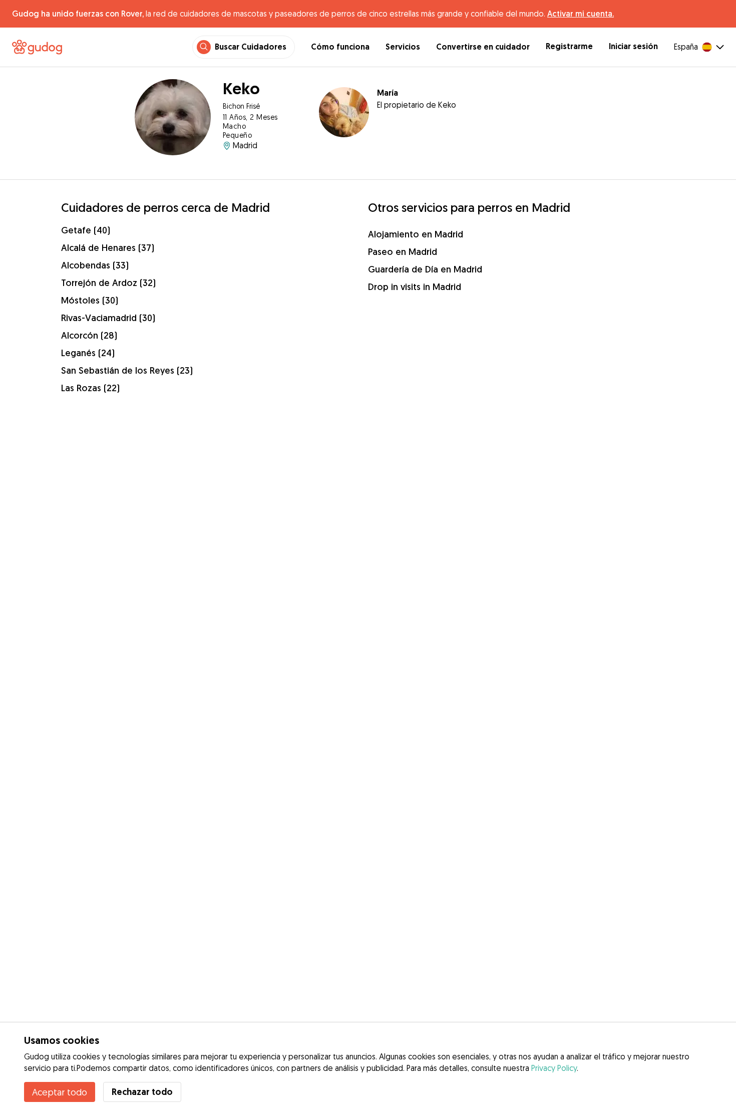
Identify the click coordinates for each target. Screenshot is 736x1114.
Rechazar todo (142, 1091)
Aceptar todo (59, 1091)
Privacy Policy (554, 1068)
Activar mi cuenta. (580, 14)
